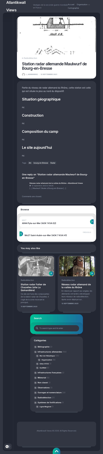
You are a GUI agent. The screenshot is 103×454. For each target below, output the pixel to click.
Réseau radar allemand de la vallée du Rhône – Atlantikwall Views (56, 183)
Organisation (82, 4)
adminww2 (32, 74)
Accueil (71, 4)
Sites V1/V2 (44, 364)
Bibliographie (43, 347)
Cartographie (73, 8)
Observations (44, 388)
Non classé (43, 382)
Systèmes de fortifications (49, 402)
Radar (52, 163)
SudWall (43, 368)
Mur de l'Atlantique (47, 356)
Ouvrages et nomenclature (50, 392)
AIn (30, 163)
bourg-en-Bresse (41, 163)
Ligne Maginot (45, 407)
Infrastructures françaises (49, 373)
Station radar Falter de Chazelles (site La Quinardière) (33, 287)
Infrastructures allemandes (50, 352)
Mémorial (42, 378)
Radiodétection (30, 58)
